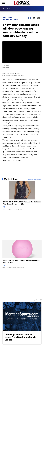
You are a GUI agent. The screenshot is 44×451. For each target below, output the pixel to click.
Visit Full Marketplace (35, 179)
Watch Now (38, 3)
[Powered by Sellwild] (39, 300)
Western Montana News (10, 19)
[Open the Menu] (3, 3)
